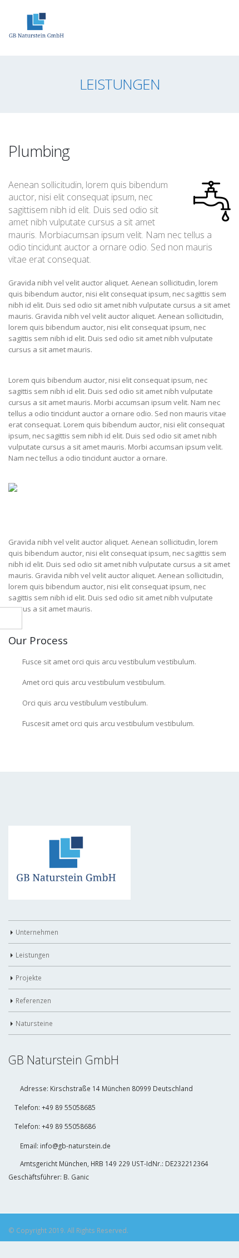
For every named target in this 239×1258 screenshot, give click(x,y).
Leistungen (32, 947)
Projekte (29, 970)
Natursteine (34, 1016)
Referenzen (33, 993)
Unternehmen (37, 924)
